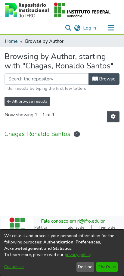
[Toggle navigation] (111, 28)
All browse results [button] (29, 101)
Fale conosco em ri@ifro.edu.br (73, 221)
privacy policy (77, 255)
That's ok (107, 267)
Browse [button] (107, 79)
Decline (85, 267)
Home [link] (11, 41)
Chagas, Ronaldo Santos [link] (37, 134)
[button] (58, 9)
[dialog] (62, 253)
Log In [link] (90, 28)
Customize (14, 267)
